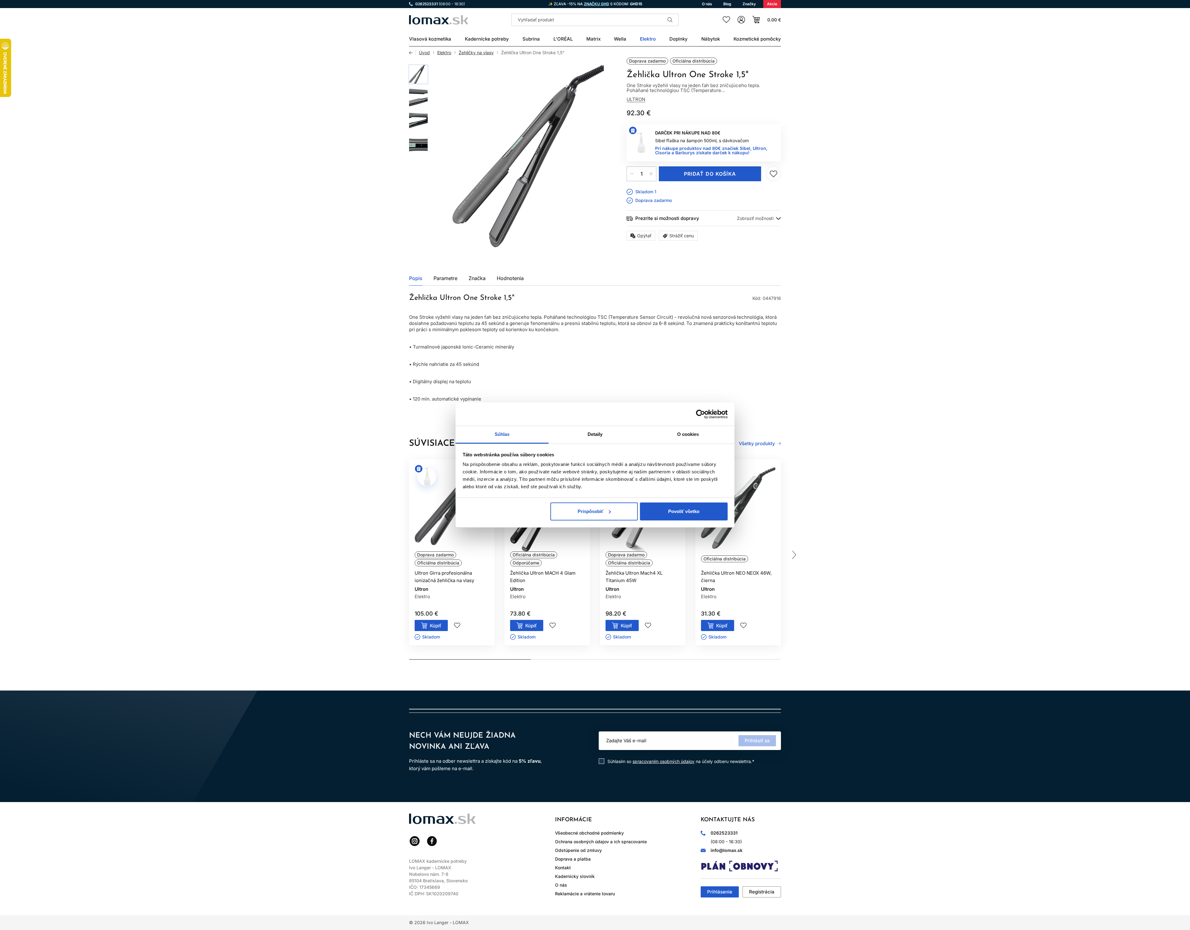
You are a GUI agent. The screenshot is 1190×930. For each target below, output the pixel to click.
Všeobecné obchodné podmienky (589, 833)
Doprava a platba (573, 859)
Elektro (444, 52)
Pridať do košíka (710, 174)
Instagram (414, 841)
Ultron (636, 99)
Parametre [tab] (445, 278)
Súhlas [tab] (502, 434)
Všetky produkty (757, 443)
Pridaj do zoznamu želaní (773, 173)
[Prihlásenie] (741, 20)
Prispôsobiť (590, 511)
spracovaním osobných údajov (663, 761)
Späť (412, 52)
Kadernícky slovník (575, 876)
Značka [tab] (477, 278)
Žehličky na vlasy (476, 52)
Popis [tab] (415, 278)
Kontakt (563, 867)
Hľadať (670, 20)
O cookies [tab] (688, 434)
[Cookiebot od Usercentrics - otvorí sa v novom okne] (700, 414)
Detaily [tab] (595, 434)
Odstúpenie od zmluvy (578, 850)
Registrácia (761, 892)
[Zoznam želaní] (726, 20)
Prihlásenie (719, 892)
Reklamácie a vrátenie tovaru (585, 893)
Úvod (424, 52)
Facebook (432, 841)
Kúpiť (435, 626)
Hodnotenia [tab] (510, 278)
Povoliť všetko (683, 511)
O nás (561, 885)
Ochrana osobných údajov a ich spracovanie (601, 841)
